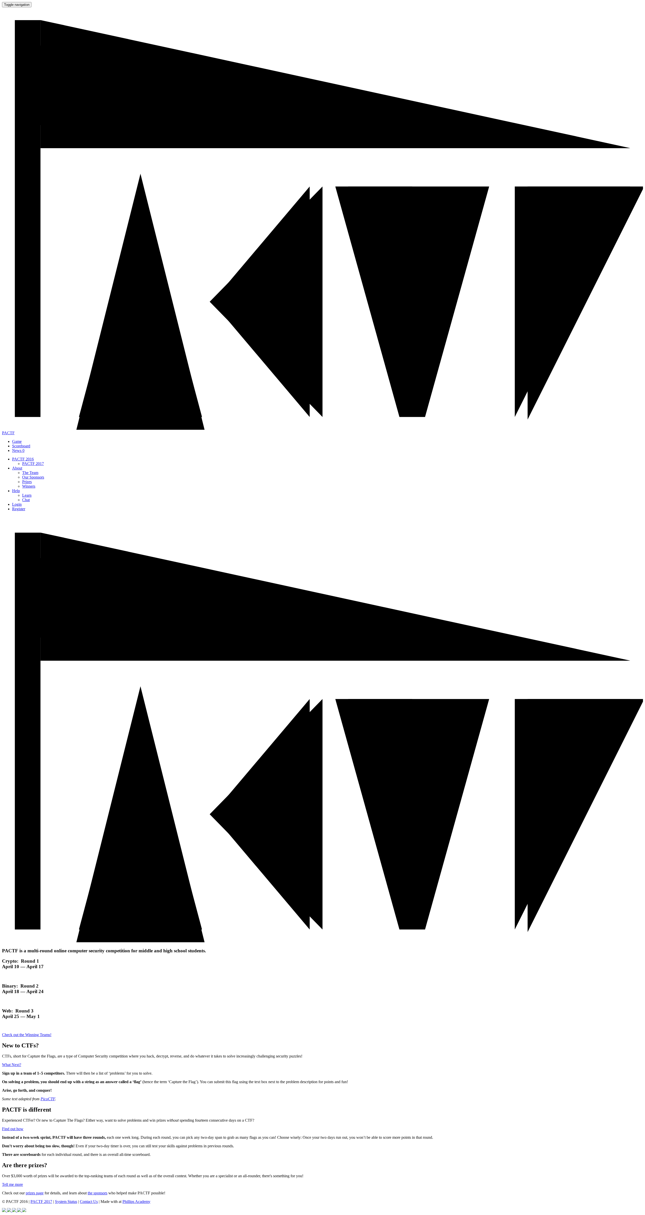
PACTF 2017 (33, 463)
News (18, 450)
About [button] (17, 468)
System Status (66, 1201)
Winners (28, 486)
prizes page (35, 1193)
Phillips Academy (136, 1201)
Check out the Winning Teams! (26, 1035)
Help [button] (16, 491)
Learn (26, 495)
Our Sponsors (33, 477)
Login (17, 504)
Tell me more (12, 1184)
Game (17, 441)
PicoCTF (48, 1099)
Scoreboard (21, 446)
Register (18, 509)
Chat (26, 500)
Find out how (12, 1129)
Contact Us (89, 1201)
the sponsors (97, 1193)
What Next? (11, 1065)
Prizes (27, 482)
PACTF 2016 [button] (23, 459)
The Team (30, 473)
